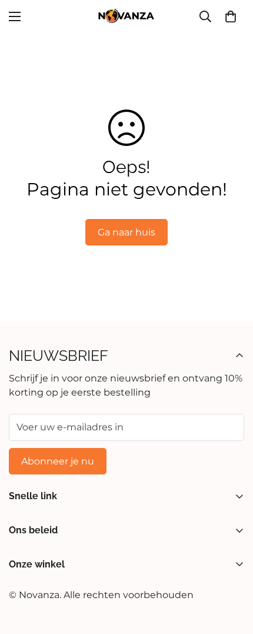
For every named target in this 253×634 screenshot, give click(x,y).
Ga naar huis (126, 232)
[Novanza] (126, 16)
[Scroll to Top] (232, 571)
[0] (230, 16)
